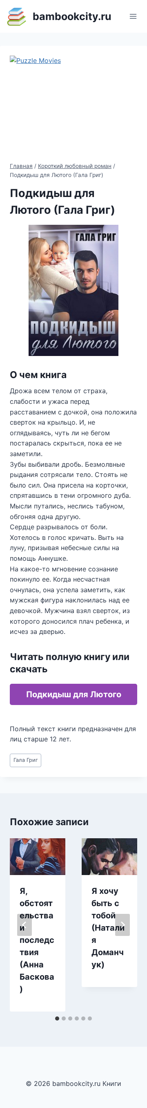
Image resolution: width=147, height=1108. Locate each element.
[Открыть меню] (132, 16)
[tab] (57, 1018)
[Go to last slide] (24, 925)
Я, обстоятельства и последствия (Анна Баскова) (37, 940)
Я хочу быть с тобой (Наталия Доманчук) (108, 927)
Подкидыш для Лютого (73, 694)
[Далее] (122, 925)
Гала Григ (25, 760)
